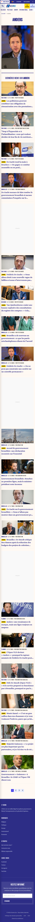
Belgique (3, 10)
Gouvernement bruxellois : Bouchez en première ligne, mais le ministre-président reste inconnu (16, 481)
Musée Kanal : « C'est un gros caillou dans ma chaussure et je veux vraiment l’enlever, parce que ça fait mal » (17, 716)
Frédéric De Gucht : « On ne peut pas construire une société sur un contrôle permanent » (16, 369)
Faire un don (5, 2)
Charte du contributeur (17, 918)
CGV (25, 915)
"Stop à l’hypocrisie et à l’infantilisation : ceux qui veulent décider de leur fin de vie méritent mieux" (16, 134)
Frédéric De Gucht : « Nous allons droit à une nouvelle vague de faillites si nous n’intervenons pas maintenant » (16, 277)
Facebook (4, 862)
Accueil (3, 13)
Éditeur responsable (6, 851)
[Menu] (2, 6)
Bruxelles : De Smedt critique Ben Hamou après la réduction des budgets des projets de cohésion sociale (16, 542)
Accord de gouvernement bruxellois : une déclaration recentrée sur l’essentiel (14, 451)
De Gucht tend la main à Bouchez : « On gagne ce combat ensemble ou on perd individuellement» (15, 165)
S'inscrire (7, 901)
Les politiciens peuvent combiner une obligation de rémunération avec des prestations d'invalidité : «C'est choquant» (16, 104)
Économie (4, 834)
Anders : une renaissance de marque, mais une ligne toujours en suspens (16, 625)
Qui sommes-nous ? (6, 845)
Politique (10, 10)
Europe (16, 10)
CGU (29, 915)
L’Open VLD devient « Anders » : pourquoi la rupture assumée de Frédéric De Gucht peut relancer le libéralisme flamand (16, 655)
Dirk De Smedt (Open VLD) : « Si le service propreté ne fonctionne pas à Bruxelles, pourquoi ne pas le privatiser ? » (17, 686)
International (23, 10)
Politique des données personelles (13, 915)
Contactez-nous (5, 848)
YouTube (3, 871)
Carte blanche (27, 1)
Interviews (19, 1)
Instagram (4, 868)
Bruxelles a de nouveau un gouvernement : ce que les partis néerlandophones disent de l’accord (16, 338)
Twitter (3, 865)
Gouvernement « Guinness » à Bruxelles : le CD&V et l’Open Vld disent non (15, 777)
